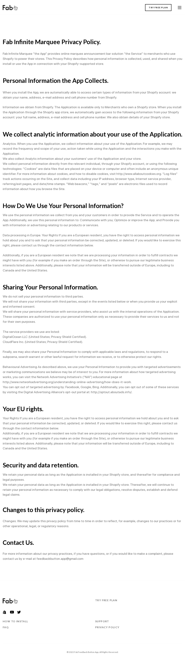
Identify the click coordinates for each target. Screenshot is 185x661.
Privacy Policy (107, 627)
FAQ (6, 627)
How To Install (15, 621)
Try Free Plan (158, 7)
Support (102, 621)
